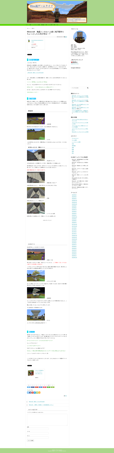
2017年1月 (74, 233)
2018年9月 (74, 218)
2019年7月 (74, 209)
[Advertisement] (47, 231)
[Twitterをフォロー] (28, 393)
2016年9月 (74, 240)
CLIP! (49, 385)
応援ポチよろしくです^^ (75, 63)
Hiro (66, 395)
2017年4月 (74, 229)
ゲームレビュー (75, 138)
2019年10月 (74, 204)
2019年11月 (74, 202)
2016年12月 (74, 235)
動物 (54, 24)
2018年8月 (74, 220)
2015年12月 (74, 257)
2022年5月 (74, 196)
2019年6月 (74, 211)
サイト (28, 435)
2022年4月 (74, 198)
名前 (28, 427)
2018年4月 (74, 222)
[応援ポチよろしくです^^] (74, 62)
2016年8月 (74, 242)
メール (28, 431)
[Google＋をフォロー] (32, 393)
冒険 (46, 24)
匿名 (88, 97)
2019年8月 (74, 207)
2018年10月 (74, 217)
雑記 (73, 153)
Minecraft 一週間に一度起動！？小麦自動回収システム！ (41, 404)
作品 (57, 24)
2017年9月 (74, 228)
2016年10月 (74, 239)
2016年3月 (74, 251)
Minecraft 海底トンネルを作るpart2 (36, 401)
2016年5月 (74, 248)
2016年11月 (74, 237)
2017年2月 (74, 231)
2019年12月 (74, 200)
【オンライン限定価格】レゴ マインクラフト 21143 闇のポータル (39, 372)
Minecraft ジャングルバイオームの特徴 (80, 131)
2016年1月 (74, 255)
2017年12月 (74, 224)
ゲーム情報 (50, 24)
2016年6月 (74, 246)
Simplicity (60, 450)
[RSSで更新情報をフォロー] (39, 393)
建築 (30, 24)
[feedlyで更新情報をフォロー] (37, 393)
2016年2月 (74, 253)
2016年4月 (74, 250)
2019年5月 (74, 213)
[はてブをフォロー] (35, 393)
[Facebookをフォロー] (30, 393)
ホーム (27, 24)
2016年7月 (74, 244)
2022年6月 (74, 194)
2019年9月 (74, 205)
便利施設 (42, 24)
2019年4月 (74, 215)
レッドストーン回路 (36, 24)
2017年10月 (74, 226)
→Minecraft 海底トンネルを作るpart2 (35, 72)
